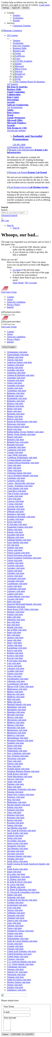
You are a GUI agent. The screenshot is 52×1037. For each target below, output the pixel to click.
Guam (14, 586)
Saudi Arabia (17, 833)
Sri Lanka (16, 874)
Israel (14, 632)
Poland (15, 807)
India (14, 617)
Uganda (15, 946)
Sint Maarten (17, 848)
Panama (15, 792)
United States (17, 956)
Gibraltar (15, 573)
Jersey (14, 642)
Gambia (15, 563)
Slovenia (15, 853)
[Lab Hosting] (18, 187)
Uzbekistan (16, 967)
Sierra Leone (17, 843)
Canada (15, 452)
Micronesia (16, 720)
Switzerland (17, 905)
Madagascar (17, 689)
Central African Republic (23, 462)
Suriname (16, 897)
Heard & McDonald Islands (24, 604)
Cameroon (16, 450)
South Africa (17, 861)
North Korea (17, 774)
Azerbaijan (16, 390)
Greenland (16, 578)
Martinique (16, 707)
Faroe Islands (17, 542)
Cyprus (15, 504)
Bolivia (15, 419)
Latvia (14, 666)
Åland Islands (18, 354)
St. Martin (16, 887)
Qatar (14, 812)
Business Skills (14, 89)
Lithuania (16, 681)
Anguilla (15, 370)
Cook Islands (17, 488)
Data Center (13, 97)
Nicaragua (16, 758)
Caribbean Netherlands (22, 457)
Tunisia (15, 933)
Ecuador (15, 519)
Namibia (15, 743)
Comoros (16, 480)
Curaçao (15, 501)
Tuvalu (15, 943)
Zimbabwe (16, 990)
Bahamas (16, 393)
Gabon (14, 560)
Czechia (15, 506)
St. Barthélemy (18, 877)
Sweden (15, 902)
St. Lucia (15, 884)
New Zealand (18, 756)
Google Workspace (16, 117)
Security (11, 102)
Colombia (16, 478)
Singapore (16, 846)
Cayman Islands (19, 460)
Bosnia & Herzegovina (22, 421)
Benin (14, 411)
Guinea (15, 594)
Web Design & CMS (17, 128)
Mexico (15, 717)
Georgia (15, 565)
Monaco (15, 725)
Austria (15, 388)
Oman (14, 781)
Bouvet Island (18, 426)
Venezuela (16, 974)
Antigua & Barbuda (20, 375)
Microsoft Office (15, 120)
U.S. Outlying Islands (21, 961)
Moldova (15, 722)
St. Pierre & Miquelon (21, 889)
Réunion (15, 815)
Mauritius (16, 712)
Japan (14, 640)
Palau (14, 787)
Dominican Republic (21, 516)
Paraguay (16, 797)
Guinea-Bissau (18, 596)
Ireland (15, 627)
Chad (14, 465)
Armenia (15, 380)
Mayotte (15, 714)
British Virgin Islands (21, 434)
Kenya (14, 650)
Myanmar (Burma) (20, 740)
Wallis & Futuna (19, 979)
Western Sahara (18, 982)
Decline (26, 8)
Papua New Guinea (20, 794)
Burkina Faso (17, 442)
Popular (16, 20)
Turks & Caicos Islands (22, 941)
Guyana (15, 599)
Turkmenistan (18, 938)
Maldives (16, 696)
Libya (14, 676)
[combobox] (14, 212)
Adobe (10, 110)
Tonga (14, 928)
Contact (10, 297)
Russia (14, 820)
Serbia (14, 838)
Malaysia (15, 694)
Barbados (16, 401)
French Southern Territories (24, 558)
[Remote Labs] (21, 150)
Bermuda (16, 414)
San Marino (17, 828)
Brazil (14, 429)
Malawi (15, 691)
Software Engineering (17, 105)
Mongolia (16, 727)
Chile (14, 468)
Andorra (15, 365)
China (14, 470)
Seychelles (16, 841)
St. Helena (16, 879)
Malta (14, 702)
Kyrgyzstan (17, 660)
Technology (18, 18)
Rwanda (15, 823)
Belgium (15, 406)
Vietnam (15, 977)
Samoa (14, 825)
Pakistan (15, 784)
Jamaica (15, 637)
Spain (14, 871)
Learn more (44, 5)
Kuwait (15, 658)
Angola (15, 367)
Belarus (15, 403)
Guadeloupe (17, 583)
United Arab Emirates (21, 951)
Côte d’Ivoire (17, 493)
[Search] (2, 218)
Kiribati (15, 653)
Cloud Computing (16, 92)
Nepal (14, 748)
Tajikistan (16, 913)
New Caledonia (18, 753)
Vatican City (17, 972)
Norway (15, 779)
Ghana (14, 570)
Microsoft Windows (16, 123)
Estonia (15, 532)
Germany (16, 568)
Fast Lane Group (9, 292)
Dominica (16, 514)
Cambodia (16, 447)
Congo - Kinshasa (20, 486)
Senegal (15, 835)
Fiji (13, 545)
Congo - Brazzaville (21, 483)
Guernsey (16, 591)
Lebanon (15, 668)
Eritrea (14, 529)
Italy (13, 635)
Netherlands (17, 750)
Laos (14, 663)
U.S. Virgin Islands (20, 964)
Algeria (15, 360)
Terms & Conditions (16, 302)
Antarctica (16, 372)
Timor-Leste (17, 920)
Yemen (15, 985)
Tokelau (15, 925)
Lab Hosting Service (38, 187)
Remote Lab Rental (37, 172)
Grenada (15, 581)
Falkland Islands (19, 540)
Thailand (15, 918)
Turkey (15, 936)
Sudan (14, 895)
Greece (15, 576)
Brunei (14, 437)
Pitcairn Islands (18, 805)
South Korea (17, 869)
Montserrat (16, 732)
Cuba (14, 498)
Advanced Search (9, 215)
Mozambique (17, 738)
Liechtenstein (17, 678)
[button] (9, 347)
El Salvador (17, 524)
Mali (13, 699)
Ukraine (15, 949)
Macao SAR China (20, 686)
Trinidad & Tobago (20, 931)
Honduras (16, 606)
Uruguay (15, 959)
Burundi (15, 444)
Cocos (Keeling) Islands (22, 475)
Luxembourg (17, 684)
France (14, 550)
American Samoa (19, 362)
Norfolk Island (18, 768)
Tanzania (15, 915)
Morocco (15, 735)
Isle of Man (17, 630)
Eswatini (15, 534)
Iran (13, 622)
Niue (14, 766)
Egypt (14, 522)
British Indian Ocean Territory (25, 432)
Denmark (16, 509)
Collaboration (14, 94)
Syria (14, 907)
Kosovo (15, 655)
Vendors (16, 15)
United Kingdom (19, 954)
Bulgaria (15, 439)
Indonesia (16, 619)
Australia (15, 385)
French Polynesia (19, 555)
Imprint (10, 307)
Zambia (15, 987)
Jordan (14, 645)
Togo (14, 923)
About (10, 299)
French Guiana (18, 552)
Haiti (14, 601)
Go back (17, 270)
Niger (14, 761)
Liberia (15, 673)
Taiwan (15, 910)
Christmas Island (19, 473)
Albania (15, 357)
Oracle (10, 115)
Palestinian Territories (21, 789)
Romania (15, 817)
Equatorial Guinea (20, 527)
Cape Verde (17, 455)
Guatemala (16, 588)
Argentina (16, 378)
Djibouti (15, 511)
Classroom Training (22, 25)
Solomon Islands (19, 856)
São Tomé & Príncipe (21, 830)
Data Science (13, 112)
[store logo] (11, 30)
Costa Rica (16, 491)
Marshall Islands (19, 704)
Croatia (15, 496)
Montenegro (17, 730)
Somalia (15, 859)
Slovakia (15, 851)
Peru (13, 799)
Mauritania (16, 709)
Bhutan (15, 416)
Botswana (16, 424)
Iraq (13, 624)
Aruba (14, 383)
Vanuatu (15, 969)
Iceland (15, 614)
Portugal (15, 810)
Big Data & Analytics (17, 87)
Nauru (14, 745)
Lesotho (15, 671)
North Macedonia (19, 776)
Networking (13, 99)
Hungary (15, 612)
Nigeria (15, 763)
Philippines (16, 802)
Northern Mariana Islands (23, 771)
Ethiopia (15, 537)
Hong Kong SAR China (22, 609)
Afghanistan (17, 352)
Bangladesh (17, 398)
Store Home (18, 283)
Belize (14, 408)
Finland (15, 547)
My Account (31, 283)
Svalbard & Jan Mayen (22, 900)
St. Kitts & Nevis (19, 882)
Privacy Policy (13, 304)
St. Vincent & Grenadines (23, 892)
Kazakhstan (17, 648)
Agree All (16, 8)
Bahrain (15, 396)
